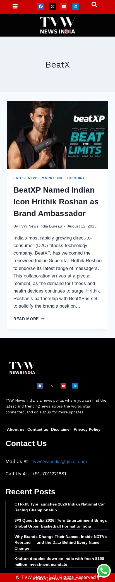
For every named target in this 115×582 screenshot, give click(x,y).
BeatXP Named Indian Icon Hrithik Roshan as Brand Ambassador (56, 202)
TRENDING (76, 178)
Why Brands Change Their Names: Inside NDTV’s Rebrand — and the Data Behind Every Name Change (61, 542)
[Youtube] (63, 6)
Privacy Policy (87, 429)
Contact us (37, 429)
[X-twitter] (52, 6)
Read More (29, 319)
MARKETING (52, 178)
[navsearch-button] (91, 5)
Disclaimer (61, 429)
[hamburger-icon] (15, 6)
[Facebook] (40, 6)
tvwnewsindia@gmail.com (60, 461)
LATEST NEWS (26, 178)
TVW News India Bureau (40, 226)
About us (16, 429)
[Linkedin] (75, 6)
